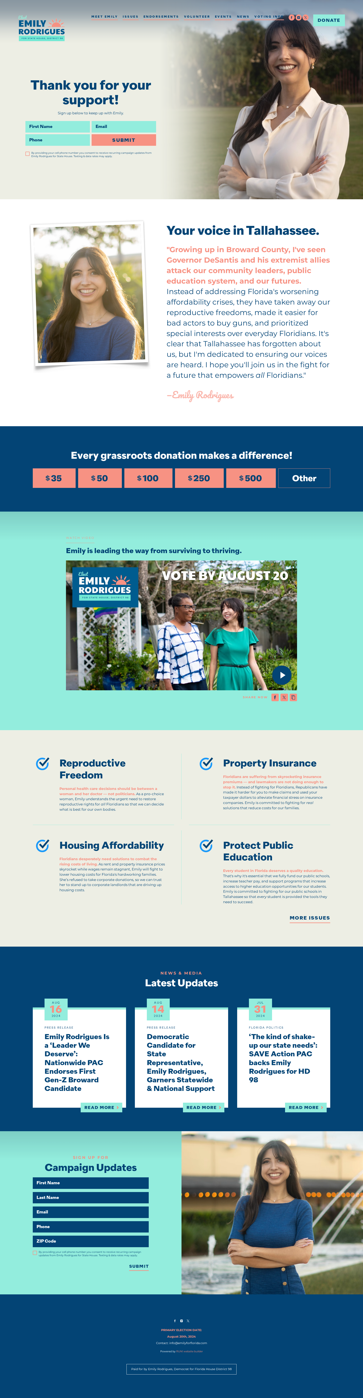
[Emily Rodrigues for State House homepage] (41, 28)
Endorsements (161, 16)
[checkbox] (27, 154)
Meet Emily (104, 16)
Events (223, 16)
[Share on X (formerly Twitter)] (284, 697)
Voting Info (269, 16)
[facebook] (292, 17)
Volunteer (197, 16)
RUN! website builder (189, 1351)
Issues (131, 16)
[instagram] (299, 17)
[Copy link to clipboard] (293, 697)
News (243, 16)
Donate (329, 20)
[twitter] (305, 17)
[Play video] (282, 675)
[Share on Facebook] (275, 697)
